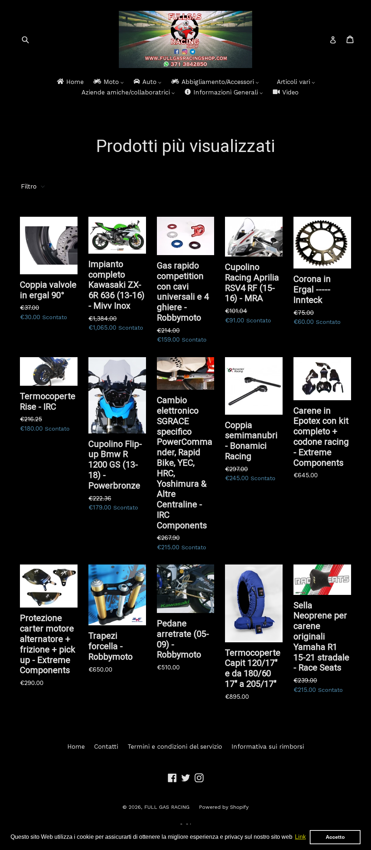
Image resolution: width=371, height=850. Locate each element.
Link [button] (300, 837)
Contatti (106, 746)
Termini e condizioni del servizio (175, 746)
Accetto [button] (335, 837)
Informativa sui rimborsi (268, 746)
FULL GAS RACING (166, 807)
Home (76, 746)
